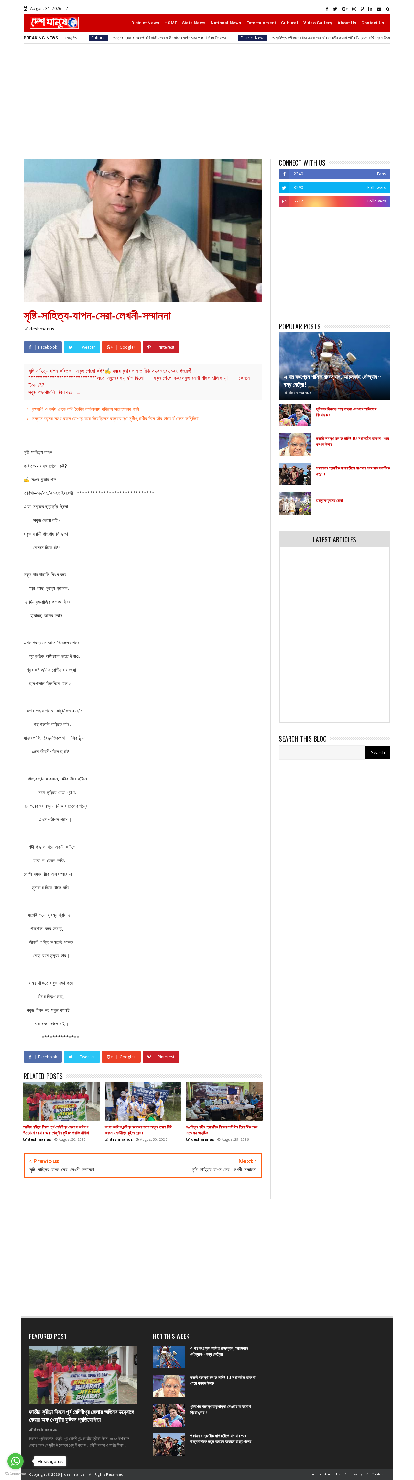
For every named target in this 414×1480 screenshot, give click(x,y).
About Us (346, 22)
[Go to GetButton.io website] (15, 1473)
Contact (378, 1474)
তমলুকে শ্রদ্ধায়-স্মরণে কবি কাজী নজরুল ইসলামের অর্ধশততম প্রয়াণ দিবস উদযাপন (127, 37)
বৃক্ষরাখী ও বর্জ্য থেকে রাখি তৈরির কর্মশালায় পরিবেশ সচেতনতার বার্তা (85, 409)
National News (226, 22)
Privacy (355, 1474)
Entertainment (261, 22)
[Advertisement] (207, 101)
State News (193, 22)
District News (145, 22)
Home (310, 1474)
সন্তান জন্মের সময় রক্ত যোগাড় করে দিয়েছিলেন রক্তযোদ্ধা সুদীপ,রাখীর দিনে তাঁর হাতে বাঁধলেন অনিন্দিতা (115, 418)
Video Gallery (317, 22)
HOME (170, 22)
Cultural (289, 22)
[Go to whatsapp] (15, 1461)
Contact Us (372, 22)
